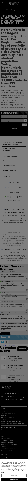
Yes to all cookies (14, 479)
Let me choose (14, 475)
